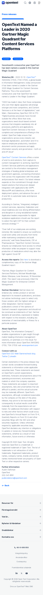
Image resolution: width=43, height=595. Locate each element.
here (26, 259)
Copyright (7, 579)
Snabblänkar (7, 530)
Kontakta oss (8, 537)
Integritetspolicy (21, 553)
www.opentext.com (30, 345)
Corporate (18, 59)
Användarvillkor (21, 557)
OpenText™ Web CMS (25, 586)
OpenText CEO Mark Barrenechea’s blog (18, 353)
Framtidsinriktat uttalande (21, 568)
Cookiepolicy (21, 562)
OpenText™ (31, 77)
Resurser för (7, 503)
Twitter (5, 356)
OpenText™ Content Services (14, 157)
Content (6, 59)
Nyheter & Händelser (11, 523)
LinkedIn (12, 356)
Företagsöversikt (9, 510)
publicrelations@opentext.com (14, 478)
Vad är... (5, 517)
